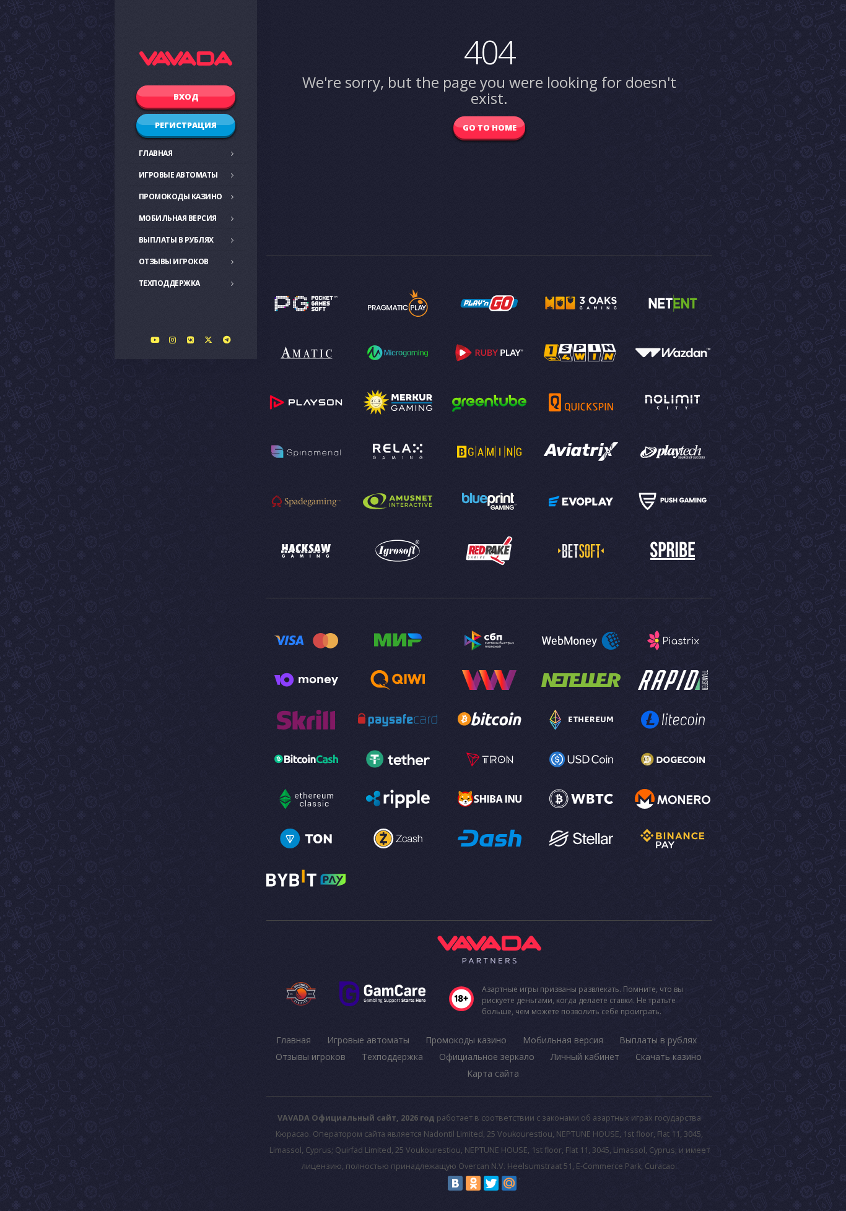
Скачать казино (668, 1056)
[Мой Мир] (509, 1183)
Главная (156, 153)
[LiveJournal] (527, 1183)
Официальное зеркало (486, 1056)
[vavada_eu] (208, 339)
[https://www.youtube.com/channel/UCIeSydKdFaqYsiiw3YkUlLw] (155, 339)
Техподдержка (169, 283)
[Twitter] (491, 1183)
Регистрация (186, 125)
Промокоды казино (180, 196)
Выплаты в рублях (176, 240)
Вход (186, 96)
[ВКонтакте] (455, 1183)
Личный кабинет (585, 1056)
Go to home (490, 127)
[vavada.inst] (172, 339)
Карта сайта (493, 1073)
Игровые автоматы (178, 175)
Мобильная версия (178, 218)
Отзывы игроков (174, 261)
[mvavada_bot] (226, 339)
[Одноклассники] (473, 1183)
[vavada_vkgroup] (190, 339)
